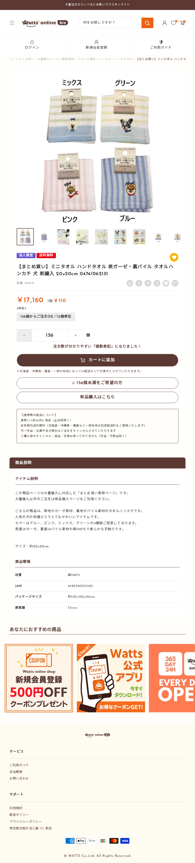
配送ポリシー (19, 815)
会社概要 (16, 772)
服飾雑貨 (68, 59)
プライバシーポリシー (26, 821)
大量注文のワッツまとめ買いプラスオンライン (97, 4)
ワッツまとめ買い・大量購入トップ (34, 59)
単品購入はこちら (97, 397)
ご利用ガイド (161, 48)
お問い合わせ (19, 778)
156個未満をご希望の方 (100, 383)
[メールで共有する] (166, 283)
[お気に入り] (173, 23)
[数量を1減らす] (24, 335)
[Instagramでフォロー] (130, 283)
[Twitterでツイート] (157, 283)
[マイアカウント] (164, 23)
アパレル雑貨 (86, 59)
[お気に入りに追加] (174, 257)
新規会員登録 (96, 48)
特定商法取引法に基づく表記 (31, 828)
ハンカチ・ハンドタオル (116, 59)
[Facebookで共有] (139, 283)
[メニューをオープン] (12, 23)
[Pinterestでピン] (148, 283)
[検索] (147, 23)
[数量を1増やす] (75, 335)
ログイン (32, 48)
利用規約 (16, 808)
